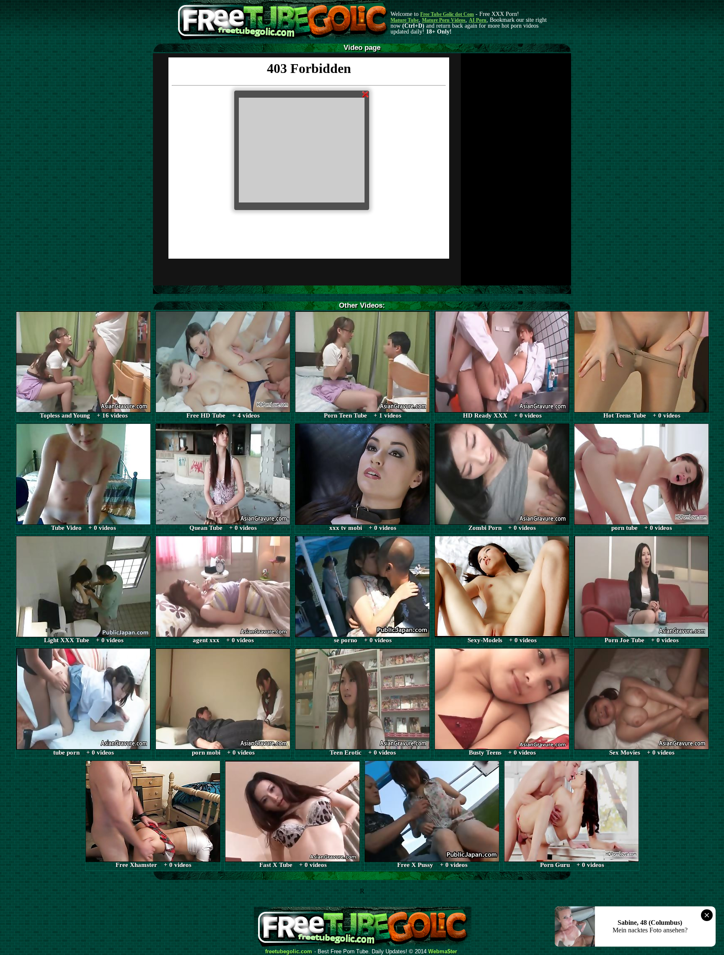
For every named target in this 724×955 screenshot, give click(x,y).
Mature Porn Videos (443, 20)
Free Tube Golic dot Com (447, 14)
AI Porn (477, 20)
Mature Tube (404, 20)
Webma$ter (442, 952)
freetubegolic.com (288, 952)
